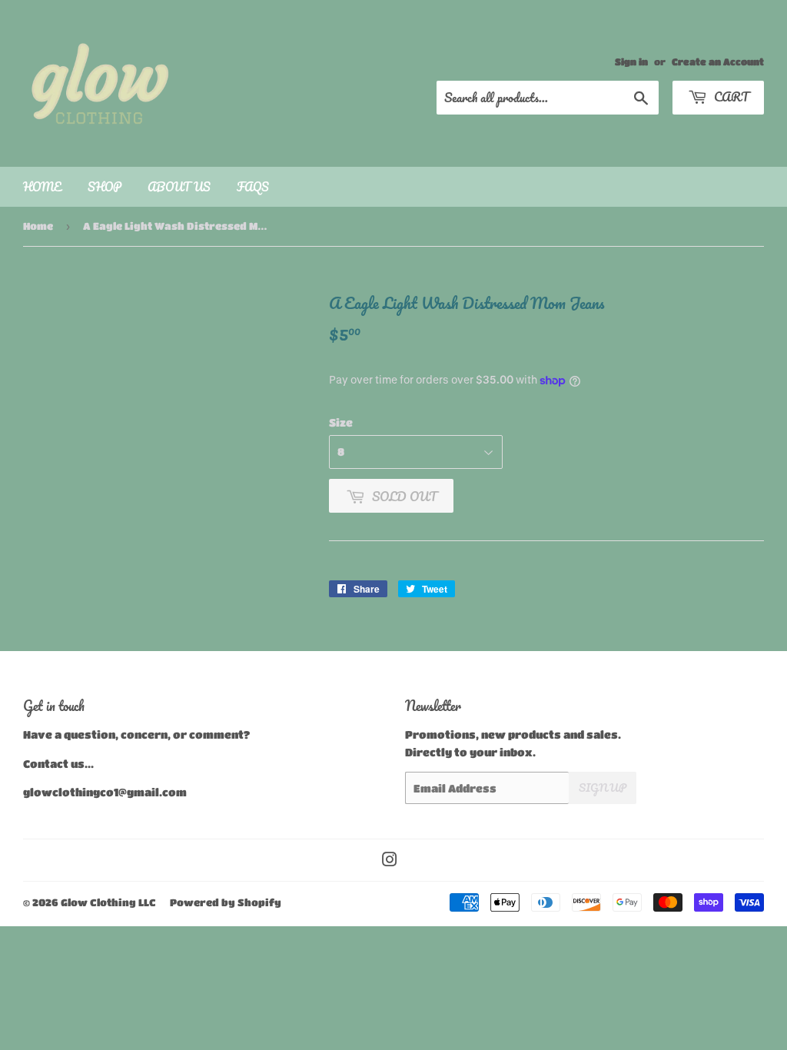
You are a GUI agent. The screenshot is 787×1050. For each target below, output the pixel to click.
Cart (730, 96)
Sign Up (602, 787)
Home (42, 187)
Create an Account (718, 61)
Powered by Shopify (225, 902)
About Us (179, 187)
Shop (104, 187)
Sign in (631, 61)
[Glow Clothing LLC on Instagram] (389, 861)
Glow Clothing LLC (108, 902)
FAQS (253, 187)
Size (341, 422)
